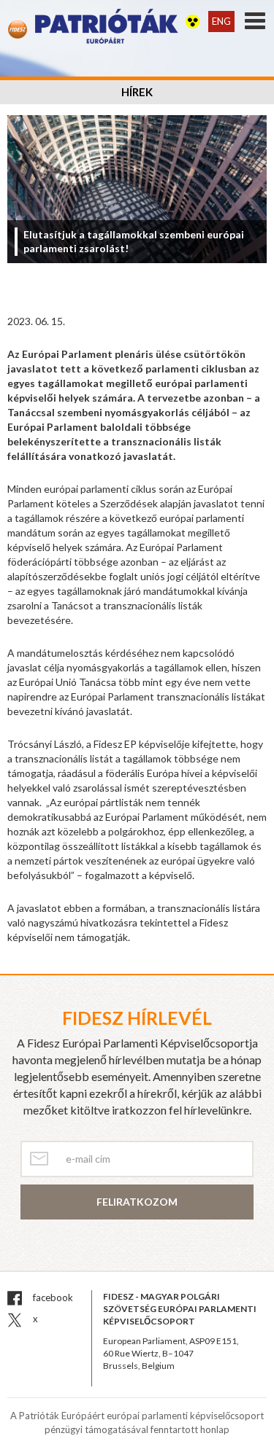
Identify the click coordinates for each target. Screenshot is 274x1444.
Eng (221, 21)
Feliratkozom (137, 1201)
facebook (52, 1297)
